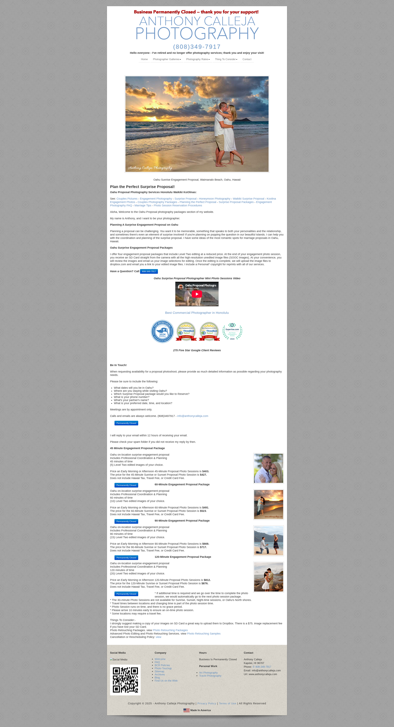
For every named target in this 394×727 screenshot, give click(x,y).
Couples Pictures (127, 198)
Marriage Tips (143, 205)
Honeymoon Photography (214, 198)
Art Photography (208, 672)
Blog (157, 677)
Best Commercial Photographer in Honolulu (197, 312)
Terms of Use (227, 703)
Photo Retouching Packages (170, 630)
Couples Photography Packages (157, 202)
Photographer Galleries (166, 59)
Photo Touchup (163, 668)
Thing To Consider (225, 59)
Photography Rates (197, 59)
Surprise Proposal (186, 198)
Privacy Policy (206, 703)
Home (144, 59)
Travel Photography (210, 675)
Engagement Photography (156, 198)
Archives (160, 674)
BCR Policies (162, 665)
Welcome (160, 659)
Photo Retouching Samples (204, 633)
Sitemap (159, 671)
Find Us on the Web (166, 680)
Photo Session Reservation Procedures (178, 205)
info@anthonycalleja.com (192, 416)
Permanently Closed (126, 423)
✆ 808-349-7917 (262, 666)
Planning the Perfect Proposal (198, 202)
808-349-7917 (149, 271)
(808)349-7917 (197, 46)
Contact (247, 59)
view (158, 637)
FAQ (157, 662)
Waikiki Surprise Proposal (248, 198)
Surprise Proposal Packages (236, 202)
